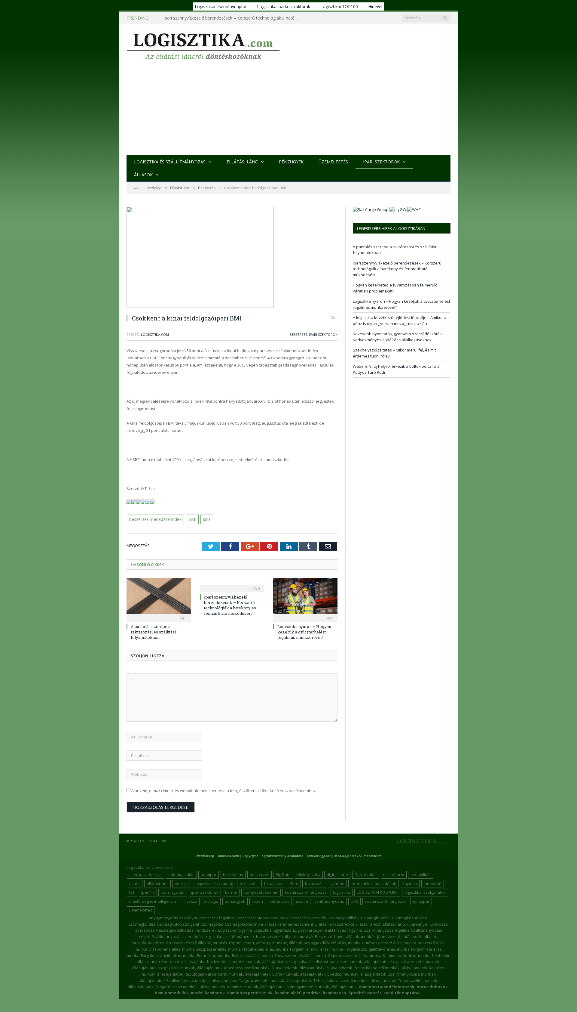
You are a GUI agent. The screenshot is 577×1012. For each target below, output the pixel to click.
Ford (294, 883)
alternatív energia (145, 874)
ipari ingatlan (173, 892)
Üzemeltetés (333, 162)
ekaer (134, 883)
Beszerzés (298, 334)
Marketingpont (319, 855)
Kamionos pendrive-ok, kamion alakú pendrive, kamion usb (286, 992)
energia (182, 883)
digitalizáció (337, 874)
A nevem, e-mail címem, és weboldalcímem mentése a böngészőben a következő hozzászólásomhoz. (224, 790)
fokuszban (274, 883)
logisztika (341, 892)
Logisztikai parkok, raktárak (283, 6)
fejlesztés (249, 883)
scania (302, 900)
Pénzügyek (291, 162)
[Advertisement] (288, 110)
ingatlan (409, 883)
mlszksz (189, 900)
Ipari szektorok (381, 162)
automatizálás (181, 874)
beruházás (233, 874)
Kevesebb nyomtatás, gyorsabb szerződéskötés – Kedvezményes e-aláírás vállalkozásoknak (399, 336)
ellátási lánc (157, 883)
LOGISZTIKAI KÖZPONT (377, 892)
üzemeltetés (140, 909)
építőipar (421, 900)
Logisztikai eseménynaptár (221, 6)
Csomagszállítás (344, 917)
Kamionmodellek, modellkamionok (190, 992)
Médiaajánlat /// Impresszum (358, 855)
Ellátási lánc (242, 162)
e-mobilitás (421, 874)
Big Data (283, 874)
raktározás (279, 900)
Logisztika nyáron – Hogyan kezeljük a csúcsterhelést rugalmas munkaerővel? (304, 631)
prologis (210, 900)
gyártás (337, 883)
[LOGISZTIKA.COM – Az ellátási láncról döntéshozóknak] (203, 44)
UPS (354, 900)
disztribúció (393, 874)
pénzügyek (235, 900)
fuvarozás (314, 883)
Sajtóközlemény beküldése (283, 855)
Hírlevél (375, 6)
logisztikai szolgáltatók (425, 892)
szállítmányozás (329, 900)
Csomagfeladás (375, 917)
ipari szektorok (204, 892)
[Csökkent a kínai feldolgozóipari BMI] (232, 258)
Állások (143, 175)
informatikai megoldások (373, 883)
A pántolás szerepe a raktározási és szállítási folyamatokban (153, 631)
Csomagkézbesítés (409, 917)
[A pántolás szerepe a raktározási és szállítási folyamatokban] (159, 598)
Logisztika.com (155, 334)
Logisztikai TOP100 (339, 6)
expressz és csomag (214, 883)
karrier (231, 892)
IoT (132, 892)
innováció (432, 883)
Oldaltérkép (204, 855)
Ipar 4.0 (147, 892)
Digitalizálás (366, 874)
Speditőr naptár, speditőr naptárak (385, 992)
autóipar (208, 874)
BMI (191, 519)
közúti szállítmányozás (306, 892)
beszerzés (259, 874)
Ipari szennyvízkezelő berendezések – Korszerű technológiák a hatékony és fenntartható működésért (232, 18)
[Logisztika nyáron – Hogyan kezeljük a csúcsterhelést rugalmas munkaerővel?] (305, 598)
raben (257, 900)
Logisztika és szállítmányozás (170, 162)
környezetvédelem (261, 892)
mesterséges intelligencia (152, 900)
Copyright (250, 855)
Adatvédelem (228, 855)
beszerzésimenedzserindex (155, 519)
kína (204, 519)
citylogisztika (308, 874)
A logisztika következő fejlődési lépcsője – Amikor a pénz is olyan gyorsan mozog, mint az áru (399, 320)
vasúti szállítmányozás (386, 900)
